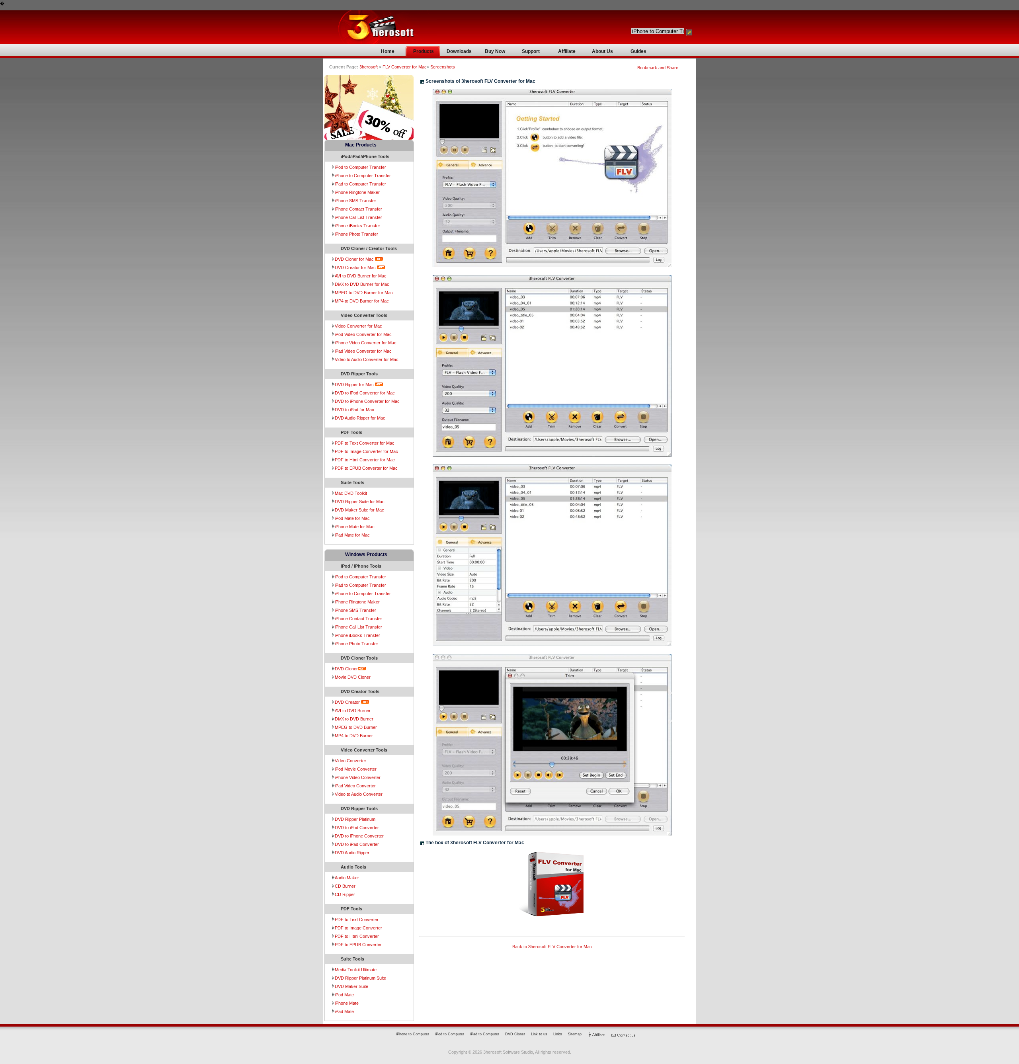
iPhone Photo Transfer (356, 234)
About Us (602, 51)
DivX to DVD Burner (354, 718)
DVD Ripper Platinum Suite (360, 978)
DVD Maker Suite (351, 986)
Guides (638, 51)
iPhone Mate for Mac (355, 526)
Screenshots (442, 66)
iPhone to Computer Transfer (363, 175)
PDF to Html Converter (357, 936)
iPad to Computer (484, 1034)
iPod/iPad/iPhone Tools (365, 156)
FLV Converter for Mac (404, 66)
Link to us (539, 1034)
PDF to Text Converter (357, 919)
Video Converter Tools (364, 315)
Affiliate (567, 51)
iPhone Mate (347, 1003)
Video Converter (350, 760)
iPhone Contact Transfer (358, 209)
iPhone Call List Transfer (358, 217)
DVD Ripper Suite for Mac (360, 501)
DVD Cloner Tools (359, 658)
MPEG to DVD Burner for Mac (364, 292)
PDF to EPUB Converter (358, 944)
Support (531, 51)
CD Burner (345, 886)
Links (557, 1034)
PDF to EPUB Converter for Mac (366, 468)
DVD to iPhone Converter (359, 836)
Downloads (459, 51)
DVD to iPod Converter (357, 827)
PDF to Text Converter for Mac (364, 443)
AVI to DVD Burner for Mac (361, 275)
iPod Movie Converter (356, 769)
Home (387, 51)
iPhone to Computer (412, 1034)
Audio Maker (347, 877)
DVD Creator (348, 702)
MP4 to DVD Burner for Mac (362, 301)
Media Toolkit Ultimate (356, 969)
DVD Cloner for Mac (355, 259)
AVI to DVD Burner (353, 710)
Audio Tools (353, 867)
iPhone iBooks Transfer (357, 225)
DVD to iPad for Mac (354, 409)
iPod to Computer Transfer (360, 167)
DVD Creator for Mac (356, 267)
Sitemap (575, 1034)
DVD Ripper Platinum (355, 819)
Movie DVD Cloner (353, 677)
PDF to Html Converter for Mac (365, 459)
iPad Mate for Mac (352, 535)
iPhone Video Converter (358, 777)
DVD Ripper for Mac (355, 384)
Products (423, 51)
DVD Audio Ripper (352, 852)
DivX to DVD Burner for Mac (362, 284)
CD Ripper (345, 894)
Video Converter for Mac (358, 326)
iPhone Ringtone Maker (357, 192)
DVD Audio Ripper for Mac (360, 418)
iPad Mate (344, 1011)
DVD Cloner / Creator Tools (369, 248)
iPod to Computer (449, 1034)
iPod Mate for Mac (352, 518)
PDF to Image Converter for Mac (366, 451)
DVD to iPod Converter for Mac (365, 392)
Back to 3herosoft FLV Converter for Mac (552, 946)
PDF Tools (351, 432)
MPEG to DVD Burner (356, 727)
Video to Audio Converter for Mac (366, 359)
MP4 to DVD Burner (354, 735)
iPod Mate (344, 994)
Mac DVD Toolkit (351, 493)
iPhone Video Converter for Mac (365, 342)
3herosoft (369, 66)
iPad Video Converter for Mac (363, 351)
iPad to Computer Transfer (360, 184)
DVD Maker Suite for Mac (359, 510)
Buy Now (495, 51)
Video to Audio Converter (359, 794)
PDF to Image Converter (358, 927)
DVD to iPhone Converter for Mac (367, 401)
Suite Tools (352, 482)
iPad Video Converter (355, 785)
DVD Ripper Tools (359, 373)
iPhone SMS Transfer (355, 200)
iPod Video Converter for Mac (363, 334)
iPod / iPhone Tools (361, 566)
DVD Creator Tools (360, 691)
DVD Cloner (346, 668)
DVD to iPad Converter (357, 844)
